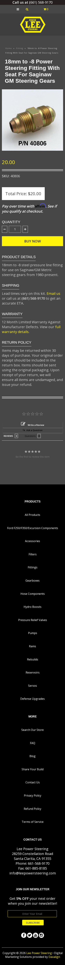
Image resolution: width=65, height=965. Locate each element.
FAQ (32, 743)
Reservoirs (33, 672)
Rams (32, 646)
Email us (53, 293)
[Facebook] (23, 935)
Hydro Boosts (32, 607)
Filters (33, 554)
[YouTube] (35, 935)
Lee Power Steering (39, 953)
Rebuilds (32, 659)
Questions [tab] (30, 435)
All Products (32, 515)
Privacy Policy (32, 795)
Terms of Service (33, 822)
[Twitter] (29, 935)
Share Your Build (33, 769)
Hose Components (32, 594)
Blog (32, 756)
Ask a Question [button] (34, 430)
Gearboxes (32, 580)
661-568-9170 (38, 863)
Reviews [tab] (8, 435)
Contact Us (32, 782)
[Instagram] (41, 935)
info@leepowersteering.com (32, 873)
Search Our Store (32, 730)
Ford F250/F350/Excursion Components (32, 528)
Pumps (32, 633)
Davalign (54, 957)
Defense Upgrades (32, 699)
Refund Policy (32, 809)
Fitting (19, 48)
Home (8, 48)
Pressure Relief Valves (32, 620)
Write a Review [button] (36, 425)
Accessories (32, 541)
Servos (32, 686)
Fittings (32, 567)
